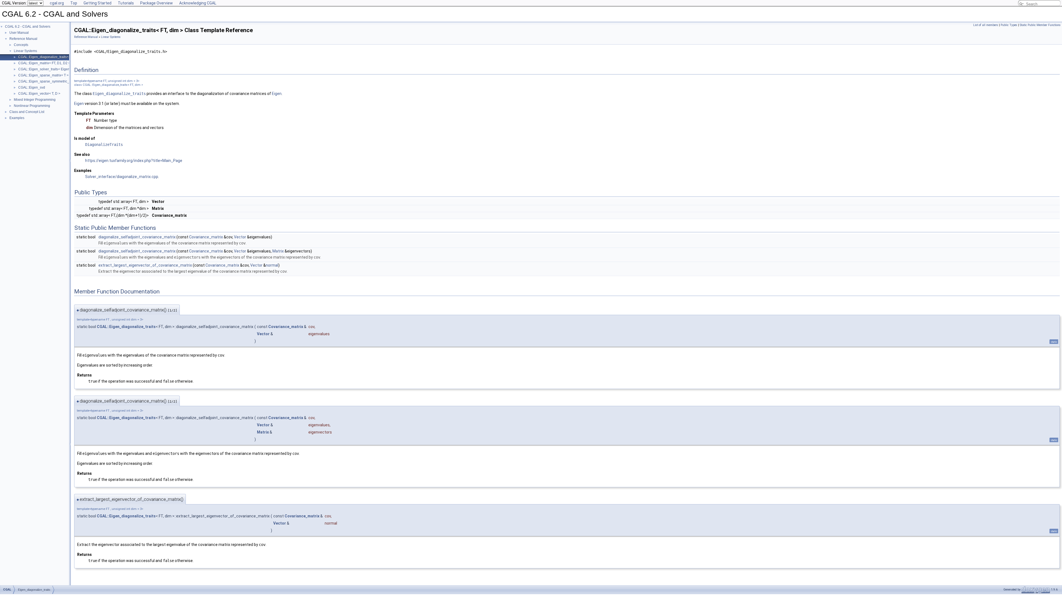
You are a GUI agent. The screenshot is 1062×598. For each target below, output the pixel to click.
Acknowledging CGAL (197, 3)
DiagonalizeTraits (104, 144)
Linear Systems (25, 51)
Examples (16, 118)
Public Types (1009, 25)
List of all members (985, 25)
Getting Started (97, 3)
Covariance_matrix (206, 237)
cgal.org (57, 3)
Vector (240, 237)
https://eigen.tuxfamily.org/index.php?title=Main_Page (133, 160)
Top (73, 3)
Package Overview (156, 3)
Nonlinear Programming (32, 106)
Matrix (278, 251)
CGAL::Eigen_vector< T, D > (39, 94)
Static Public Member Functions (1040, 25)
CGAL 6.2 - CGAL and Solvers (27, 27)
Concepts (21, 45)
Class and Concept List (26, 112)
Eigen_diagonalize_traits (119, 93)
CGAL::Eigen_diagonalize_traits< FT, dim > (50, 57)
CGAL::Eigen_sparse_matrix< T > (43, 75)
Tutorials (126, 3)
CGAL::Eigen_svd (31, 87)
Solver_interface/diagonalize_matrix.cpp (121, 176)
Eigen (277, 93)
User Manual (19, 33)
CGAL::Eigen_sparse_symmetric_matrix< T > (52, 81)
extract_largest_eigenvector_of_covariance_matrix (145, 265)
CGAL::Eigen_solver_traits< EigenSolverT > (51, 69)
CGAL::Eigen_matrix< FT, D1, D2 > (44, 63)
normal (272, 265)
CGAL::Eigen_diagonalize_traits (126, 326)
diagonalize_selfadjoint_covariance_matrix (137, 237)
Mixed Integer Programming (35, 100)
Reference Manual (23, 39)
